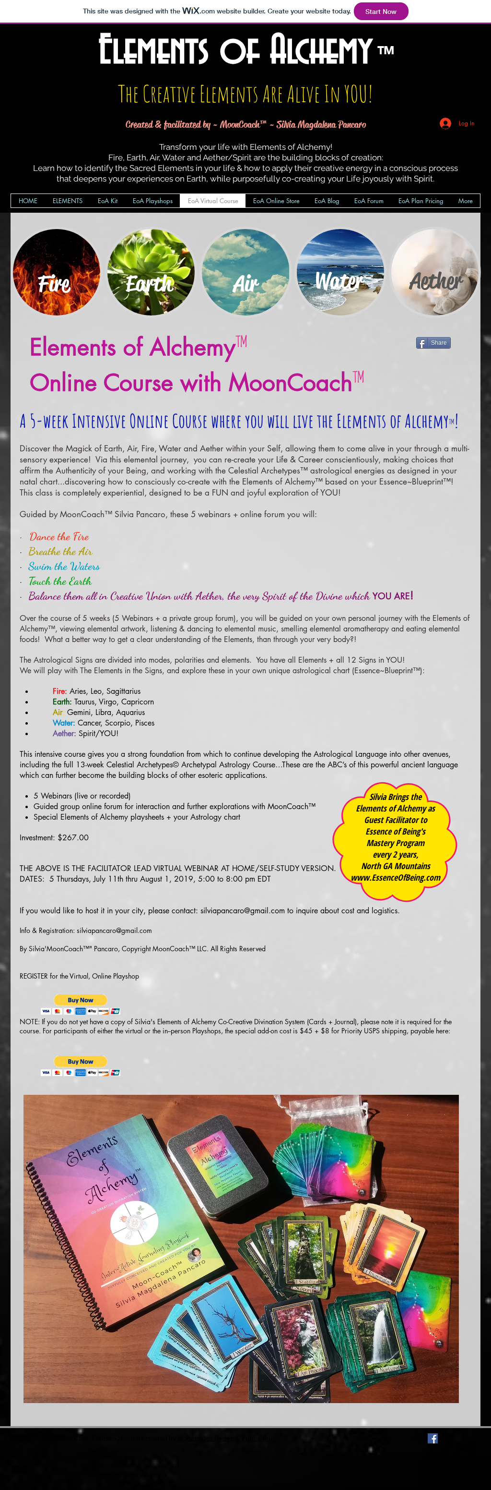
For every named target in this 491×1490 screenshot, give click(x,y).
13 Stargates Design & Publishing (225, 1437)
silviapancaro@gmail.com (242, 911)
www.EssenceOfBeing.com (395, 877)
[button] (81, 1004)
